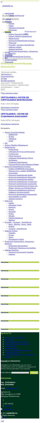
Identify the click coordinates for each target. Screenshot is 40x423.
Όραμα (11, 26)
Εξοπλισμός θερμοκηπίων (18, 246)
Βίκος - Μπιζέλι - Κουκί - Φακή (20, 224)
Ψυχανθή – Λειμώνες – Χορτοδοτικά (18, 222)
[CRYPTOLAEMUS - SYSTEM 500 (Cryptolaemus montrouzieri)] (9, 110)
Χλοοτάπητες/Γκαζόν (16, 239)
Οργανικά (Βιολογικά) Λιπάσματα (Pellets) (24, 164)
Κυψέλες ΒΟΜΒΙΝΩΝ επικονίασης (21, 169)
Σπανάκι (12, 216)
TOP (2, 421)
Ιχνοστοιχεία (13, 154)
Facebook (8, 406)
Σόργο (11, 237)
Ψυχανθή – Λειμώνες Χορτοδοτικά (21, 45)
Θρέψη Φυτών (14, 38)
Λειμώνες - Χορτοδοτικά (18, 229)
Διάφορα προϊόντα (15, 49)
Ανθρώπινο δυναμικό (16, 28)
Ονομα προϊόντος (7, 76)
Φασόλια (12, 220)
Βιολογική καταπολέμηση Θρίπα (20, 175)
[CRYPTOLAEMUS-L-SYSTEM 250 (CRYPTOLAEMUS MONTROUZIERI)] (9, 93)
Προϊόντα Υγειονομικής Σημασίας (21, 252)
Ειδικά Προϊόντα (15, 156)
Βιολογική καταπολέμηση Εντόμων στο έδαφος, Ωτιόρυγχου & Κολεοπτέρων (23, 187)
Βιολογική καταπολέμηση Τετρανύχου (23, 182)
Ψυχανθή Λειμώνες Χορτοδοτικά (17, 344)
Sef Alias (4, 79)
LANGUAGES (9, 13)
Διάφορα (12, 254)
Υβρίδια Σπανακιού (16, 218)
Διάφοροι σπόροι (15, 47)
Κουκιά (11, 209)
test (6, 143)
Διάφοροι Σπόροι (11, 231)
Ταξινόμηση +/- (6, 74)
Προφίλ (11, 23)
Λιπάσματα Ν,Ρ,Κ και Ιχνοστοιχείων (22, 152)
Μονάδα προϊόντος (8, 81)
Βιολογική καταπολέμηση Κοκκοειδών (23, 194)
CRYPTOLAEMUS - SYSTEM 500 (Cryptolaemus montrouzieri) (14, 115)
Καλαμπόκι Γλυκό (15, 205)
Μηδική (11, 226)
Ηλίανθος (12, 233)
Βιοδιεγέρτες (13, 149)
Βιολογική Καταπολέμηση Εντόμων (22, 41)
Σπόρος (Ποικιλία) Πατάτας (19, 34)
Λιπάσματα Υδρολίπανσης (18, 162)
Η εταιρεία (8, 21)
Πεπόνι (11, 214)
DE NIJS (11, 137)
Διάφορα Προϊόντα (16, 199)
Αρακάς (11, 203)
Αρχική (7, 52)
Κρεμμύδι (12, 211)
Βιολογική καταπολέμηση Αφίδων (21, 179)
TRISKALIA (12, 139)
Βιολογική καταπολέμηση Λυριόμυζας (23, 184)
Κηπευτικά (12, 43)
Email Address (6, 372)
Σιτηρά (11, 235)
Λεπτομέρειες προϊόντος (10, 107)
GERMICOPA (13, 134)
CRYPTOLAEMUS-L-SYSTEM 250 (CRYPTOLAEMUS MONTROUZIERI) (16, 98)
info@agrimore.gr (11, 388)
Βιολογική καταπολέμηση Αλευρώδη (22, 177)
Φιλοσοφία (13, 30)
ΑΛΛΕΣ (11, 141)
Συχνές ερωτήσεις (11, 60)
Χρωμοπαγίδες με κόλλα (17, 197)
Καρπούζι (12, 207)
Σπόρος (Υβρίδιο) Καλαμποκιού (20, 36)
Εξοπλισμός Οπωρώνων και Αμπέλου (22, 248)
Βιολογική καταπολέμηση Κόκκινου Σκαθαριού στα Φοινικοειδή (22, 191)
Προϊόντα (8, 32)
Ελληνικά (20, 15)
